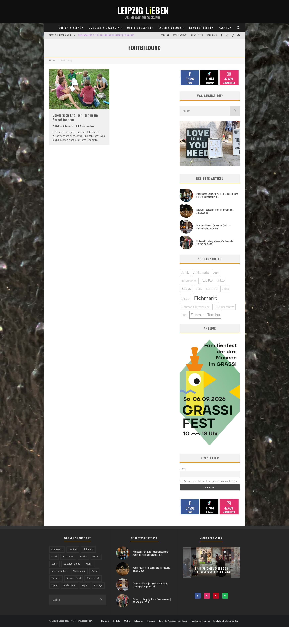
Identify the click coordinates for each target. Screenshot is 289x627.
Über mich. (212, 35)
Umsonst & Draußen (104, 28)
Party (94, 571)
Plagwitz (56, 578)
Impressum (151, 621)
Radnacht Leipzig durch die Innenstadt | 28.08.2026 (215, 211)
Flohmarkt (205, 298)
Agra (216, 272)
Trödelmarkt (69, 585)
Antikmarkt (201, 272)
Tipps (54, 585)
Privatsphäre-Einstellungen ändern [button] (225, 621)
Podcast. (165, 35)
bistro (185, 298)
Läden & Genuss (170, 28)
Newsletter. (197, 35)
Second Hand (73, 578)
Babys (186, 289)
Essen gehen (189, 280)
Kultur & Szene (70, 28)
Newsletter (116, 621)
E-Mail (183, 469)
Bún (183, 315)
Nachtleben (79, 571)
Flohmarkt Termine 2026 (196, 307)
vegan (85, 585)
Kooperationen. (180, 35)
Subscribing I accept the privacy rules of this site (211, 481)
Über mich (105, 621)
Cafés (225, 288)
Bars (198, 288)
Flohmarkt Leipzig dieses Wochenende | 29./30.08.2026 (215, 242)
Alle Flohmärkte (213, 280)
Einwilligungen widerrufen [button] (200, 621)
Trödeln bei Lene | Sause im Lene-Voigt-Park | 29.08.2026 (106, 35)
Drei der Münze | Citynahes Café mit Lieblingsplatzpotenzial (213, 227)
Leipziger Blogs (71, 564)
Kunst (54, 564)
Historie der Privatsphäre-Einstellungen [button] (173, 621)
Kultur (96, 556)
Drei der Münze (225, 307)
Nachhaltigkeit (59, 571)
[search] (235, 111)
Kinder (83, 556)
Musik (89, 564)
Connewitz (57, 549)
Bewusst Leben (200, 28)
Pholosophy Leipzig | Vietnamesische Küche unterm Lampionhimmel (217, 195)
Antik (185, 272)
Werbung (127, 621)
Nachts (224, 28)
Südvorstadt (93, 578)
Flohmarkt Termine (205, 315)
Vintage (98, 585)
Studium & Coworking (64, 126)
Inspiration (68, 556)
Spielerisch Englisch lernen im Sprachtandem (75, 117)
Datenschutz (138, 621)
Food (54, 556)
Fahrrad (211, 288)
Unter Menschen (139, 28)
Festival (73, 549)
